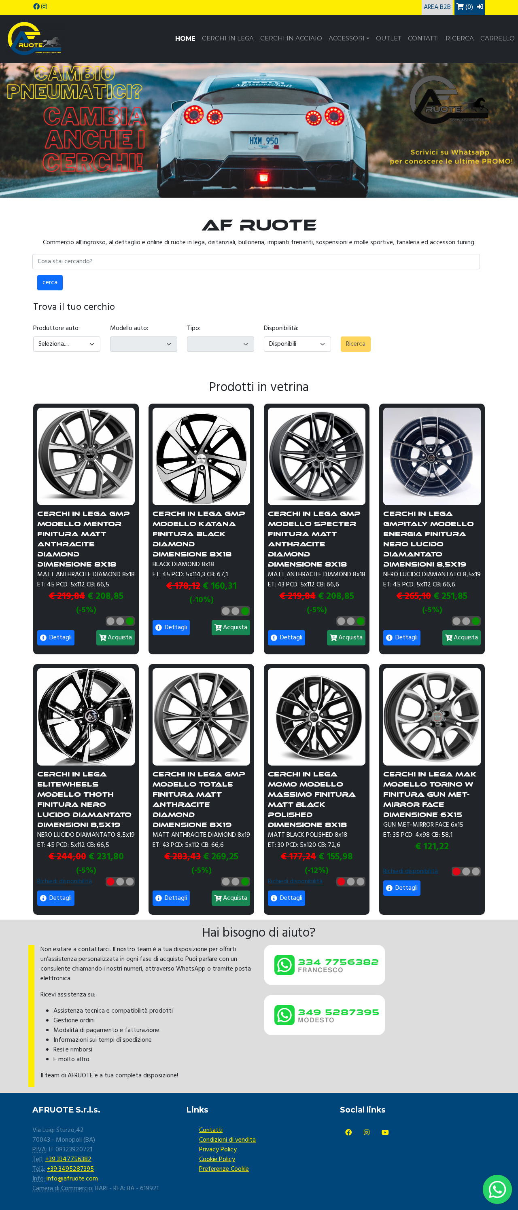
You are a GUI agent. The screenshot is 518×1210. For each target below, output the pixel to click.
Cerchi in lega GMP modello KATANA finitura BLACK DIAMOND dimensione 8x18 (199, 534)
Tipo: (193, 328)
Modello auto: (129, 328)
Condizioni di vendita (227, 1140)
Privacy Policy (218, 1149)
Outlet (388, 38)
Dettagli (60, 637)
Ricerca (460, 38)
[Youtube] (385, 1133)
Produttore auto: (56, 328)
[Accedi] (480, 7)
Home (185, 38)
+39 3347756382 (68, 1159)
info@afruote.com (72, 1179)
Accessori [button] (347, 38)
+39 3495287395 (70, 1169)
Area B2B (437, 7)
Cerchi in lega (228, 38)
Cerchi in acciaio (291, 38)
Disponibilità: (281, 328)
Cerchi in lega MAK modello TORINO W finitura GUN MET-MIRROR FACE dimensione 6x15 (430, 794)
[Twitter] (367, 1133)
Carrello (497, 38)
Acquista (120, 637)
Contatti (423, 38)
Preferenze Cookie (224, 1169)
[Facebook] (348, 1133)
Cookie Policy (217, 1159)
